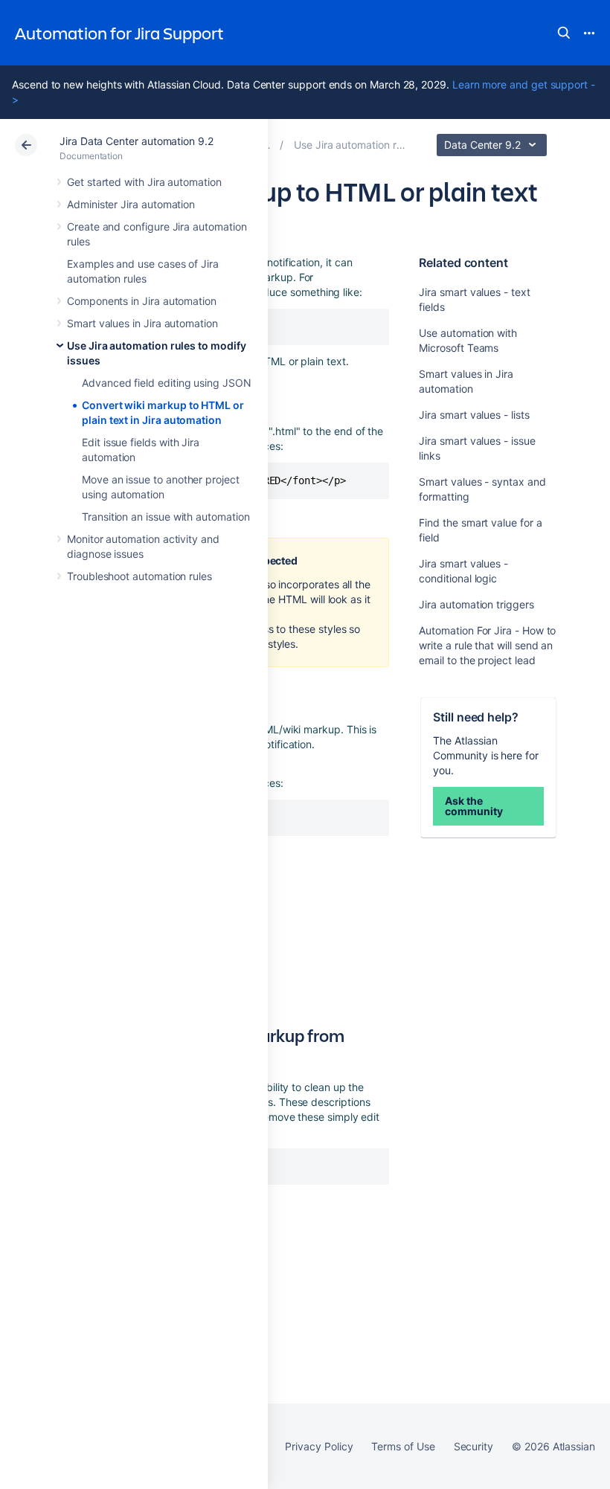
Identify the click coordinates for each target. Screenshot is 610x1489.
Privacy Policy (319, 1446)
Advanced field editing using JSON (166, 382)
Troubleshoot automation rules (139, 576)
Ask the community (473, 805)
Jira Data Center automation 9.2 (137, 141)
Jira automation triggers (476, 604)
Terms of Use (402, 1446)
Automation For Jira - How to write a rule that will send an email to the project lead (487, 645)
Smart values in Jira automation (142, 323)
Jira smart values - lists (474, 414)
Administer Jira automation (131, 204)
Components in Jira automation (141, 301)
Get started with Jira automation (144, 182)
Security (473, 1446)
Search (564, 33)
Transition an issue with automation (166, 516)
